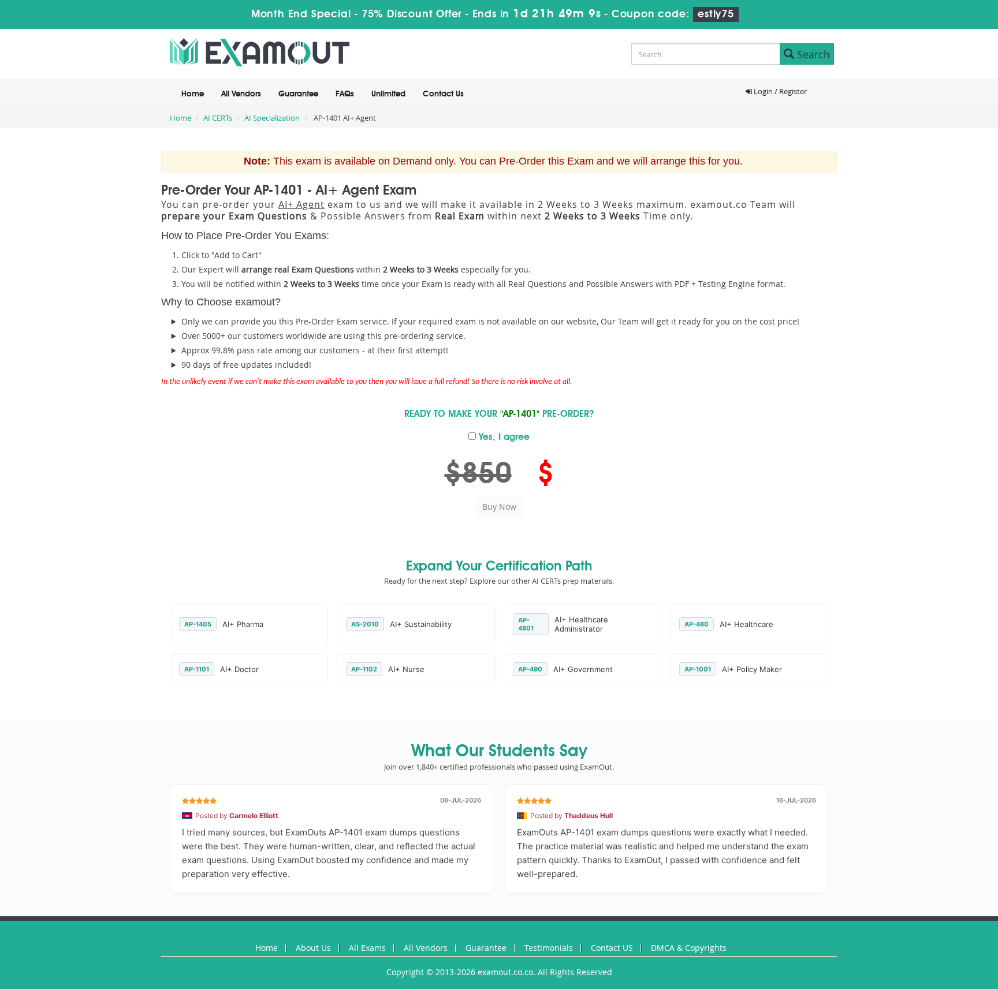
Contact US (612, 947)
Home (192, 94)
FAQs (345, 94)
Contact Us (443, 94)
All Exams (367, 947)
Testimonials (548, 947)
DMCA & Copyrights (689, 947)
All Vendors (241, 94)
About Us (313, 947)
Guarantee (298, 94)
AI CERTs (217, 118)
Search (812, 54)
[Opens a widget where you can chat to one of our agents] (954, 968)
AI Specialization (272, 118)
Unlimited (388, 94)
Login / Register (779, 91)
